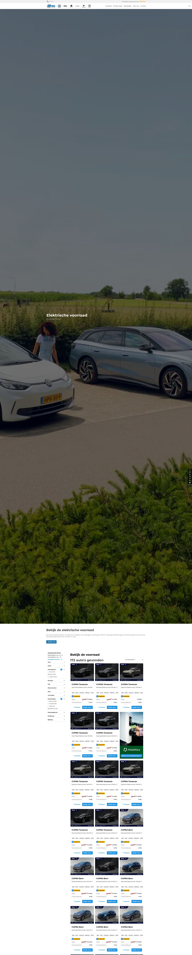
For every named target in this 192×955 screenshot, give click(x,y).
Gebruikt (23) (53, 676)
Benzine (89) (52, 701)
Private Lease (117, 6)
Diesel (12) (52, 706)
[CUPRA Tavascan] (82, 672)
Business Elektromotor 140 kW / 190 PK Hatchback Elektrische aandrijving (131, 833)
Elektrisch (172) (53, 708)
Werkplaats (127, 6)
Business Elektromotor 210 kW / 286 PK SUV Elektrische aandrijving (106, 687)
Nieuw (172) (52, 674)
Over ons (136, 6)
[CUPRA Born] (131, 818)
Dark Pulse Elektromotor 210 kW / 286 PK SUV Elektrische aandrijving (82, 687)
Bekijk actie (52, 642)
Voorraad (109, 6)
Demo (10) (52, 672)
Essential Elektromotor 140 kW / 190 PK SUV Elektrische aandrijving (131, 687)
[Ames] (51, 6)
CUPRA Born (127, 830)
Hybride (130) (53, 703)
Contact (143, 6)
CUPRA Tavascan (80, 684)
